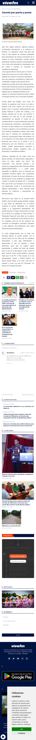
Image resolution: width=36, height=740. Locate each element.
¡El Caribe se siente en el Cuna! (15, 603)
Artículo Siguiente (27, 394)
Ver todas (31, 283)
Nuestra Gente (21, 272)
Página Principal (7, 9)
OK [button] (22, 729)
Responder (10, 363)
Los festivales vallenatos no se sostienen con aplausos (18, 407)
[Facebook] (9, 277)
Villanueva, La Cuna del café (11, 526)
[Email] (22, 277)
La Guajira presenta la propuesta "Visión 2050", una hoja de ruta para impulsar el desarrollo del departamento (9, 304)
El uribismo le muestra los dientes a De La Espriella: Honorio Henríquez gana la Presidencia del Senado (26, 304)
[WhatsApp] (17, 277)
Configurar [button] (21, 733)
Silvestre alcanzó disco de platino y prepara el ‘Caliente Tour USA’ (17, 475)
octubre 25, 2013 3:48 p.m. (27, 352)
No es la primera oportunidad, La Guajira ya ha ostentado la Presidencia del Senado (7, 332)
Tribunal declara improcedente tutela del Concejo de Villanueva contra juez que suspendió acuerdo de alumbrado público (17, 416)
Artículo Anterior (8, 394)
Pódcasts (7, 535)
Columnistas (16, 9)
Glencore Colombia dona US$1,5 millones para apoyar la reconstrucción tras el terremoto (18, 424)
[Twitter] (13, 277)
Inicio (5, 732)
